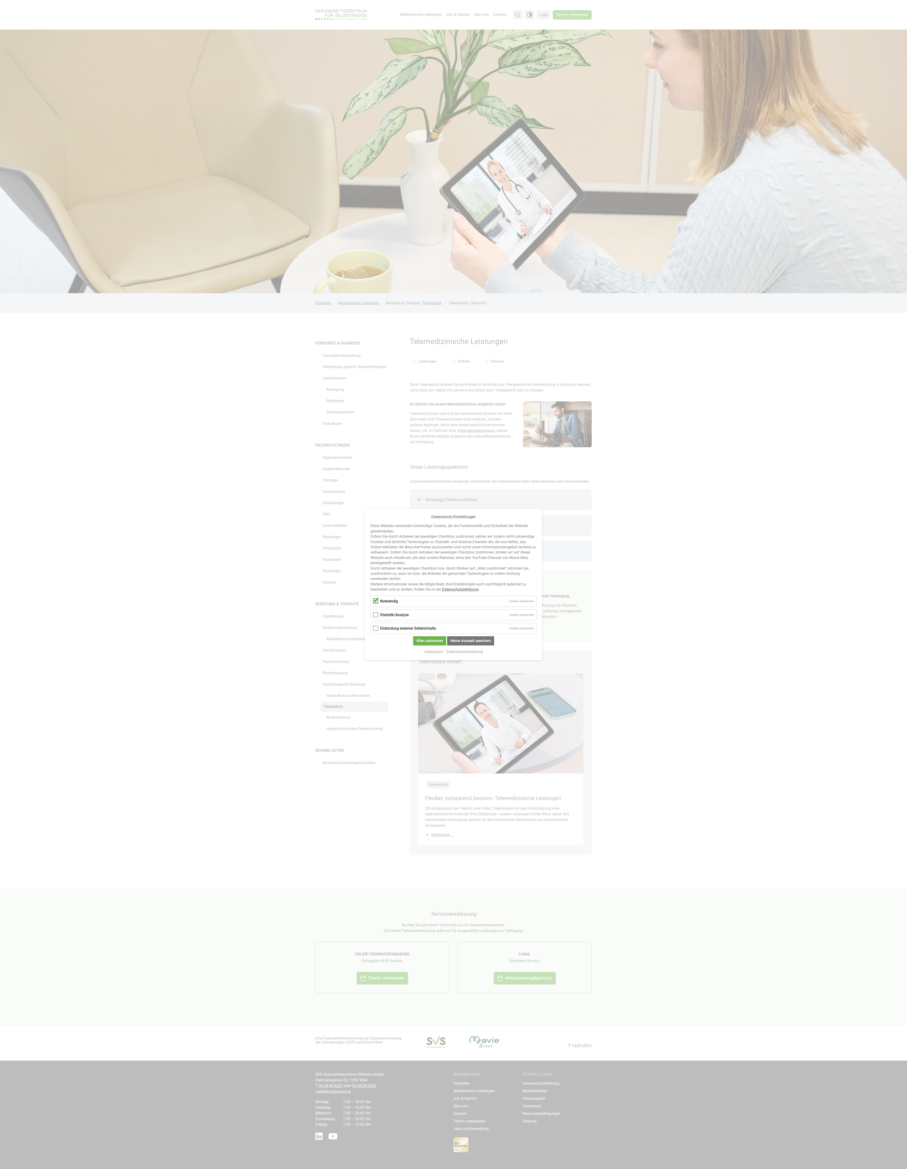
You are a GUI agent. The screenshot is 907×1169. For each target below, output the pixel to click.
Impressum (433, 651)
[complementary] (453, 584)
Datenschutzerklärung (460, 589)
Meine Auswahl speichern (470, 641)
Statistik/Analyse (394, 615)
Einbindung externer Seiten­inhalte (408, 628)
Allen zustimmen (429, 641)
